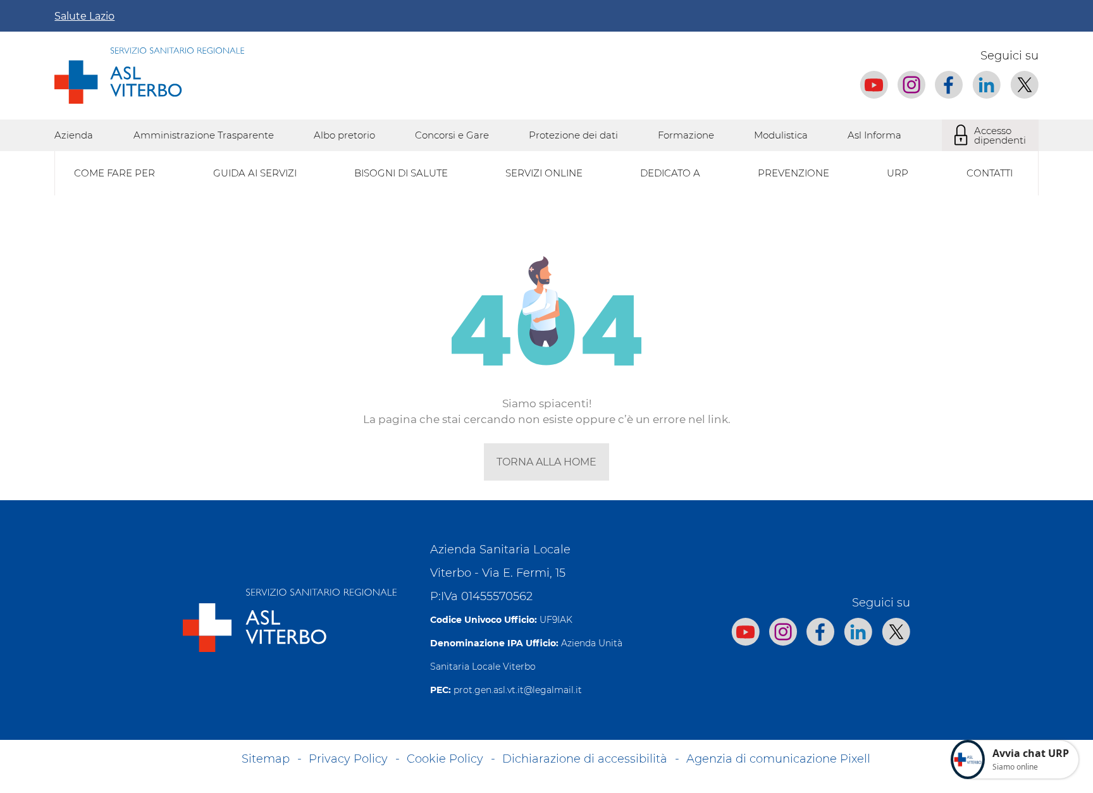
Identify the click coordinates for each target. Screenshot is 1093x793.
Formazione (686, 135)
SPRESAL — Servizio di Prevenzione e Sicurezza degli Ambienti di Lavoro (225, 483)
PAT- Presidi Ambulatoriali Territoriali (653, 483)
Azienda (73, 135)
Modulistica (781, 135)
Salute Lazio (84, 16)
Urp (897, 173)
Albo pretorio (344, 135)
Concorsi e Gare (452, 135)
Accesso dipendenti (1000, 135)
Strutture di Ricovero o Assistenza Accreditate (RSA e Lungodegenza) (217, 483)
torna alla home (546, 462)
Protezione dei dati (573, 135)
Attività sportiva (603, 483)
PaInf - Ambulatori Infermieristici (132, 483)
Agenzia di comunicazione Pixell (778, 759)
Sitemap (266, 759)
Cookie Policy (445, 759)
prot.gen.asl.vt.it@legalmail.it (518, 690)
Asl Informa (874, 135)
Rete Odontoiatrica (611, 483)
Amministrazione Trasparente (203, 135)
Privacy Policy (348, 759)
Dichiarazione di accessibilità (584, 759)
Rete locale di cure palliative (120, 483)
